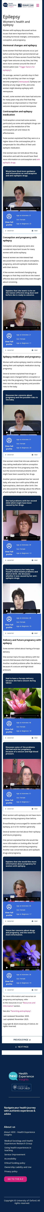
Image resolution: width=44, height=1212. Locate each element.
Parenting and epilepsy (20, 1011)
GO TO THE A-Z (15, 1179)
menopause (24, 81)
